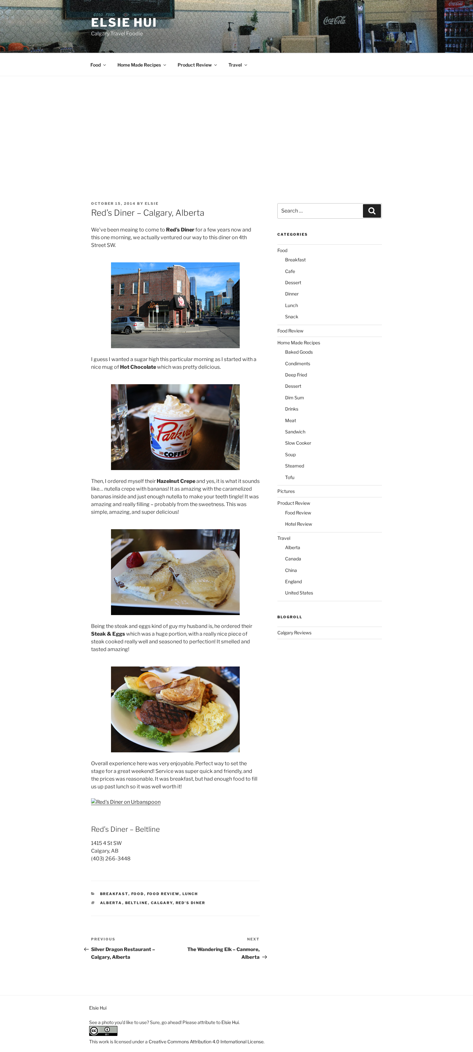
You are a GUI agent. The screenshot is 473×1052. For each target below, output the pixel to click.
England (293, 581)
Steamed (294, 465)
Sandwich (295, 431)
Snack (291, 316)
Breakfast (114, 894)
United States (299, 592)
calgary (162, 903)
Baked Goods (299, 352)
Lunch (190, 894)
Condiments (297, 363)
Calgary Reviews (294, 632)
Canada (293, 558)
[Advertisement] (236, 124)
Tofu (289, 477)
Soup (290, 454)
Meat (290, 420)
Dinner (292, 293)
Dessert (293, 282)
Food (95, 65)
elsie (152, 203)
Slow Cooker (298, 443)
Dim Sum (294, 397)
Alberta (292, 547)
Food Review (163, 894)
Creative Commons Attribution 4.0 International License (206, 1041)
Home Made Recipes (139, 65)
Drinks (291, 409)
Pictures (286, 491)
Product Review (195, 65)
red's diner (191, 903)
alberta (111, 903)
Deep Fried (296, 374)
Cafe (290, 271)
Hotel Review (298, 524)
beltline (136, 903)
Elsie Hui (124, 22)
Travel (235, 65)
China (291, 570)
